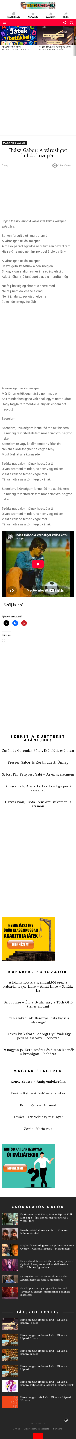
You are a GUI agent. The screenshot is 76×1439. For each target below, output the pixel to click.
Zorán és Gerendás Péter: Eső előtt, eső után (38, 750)
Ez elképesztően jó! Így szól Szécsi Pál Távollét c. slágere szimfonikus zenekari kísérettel (45, 1291)
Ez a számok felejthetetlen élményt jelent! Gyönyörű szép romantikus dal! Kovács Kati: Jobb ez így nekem (46, 1264)
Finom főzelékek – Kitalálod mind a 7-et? (15, 48)
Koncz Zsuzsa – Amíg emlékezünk (38, 1081)
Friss (66, 16)
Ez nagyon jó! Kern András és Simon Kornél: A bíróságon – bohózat (38, 1052)
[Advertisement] (38, 96)
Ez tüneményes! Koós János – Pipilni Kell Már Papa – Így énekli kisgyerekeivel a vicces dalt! (46, 1217)
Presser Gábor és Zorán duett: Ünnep (38, 762)
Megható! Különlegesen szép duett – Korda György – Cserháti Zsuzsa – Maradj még (47, 1247)
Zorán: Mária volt (38, 1129)
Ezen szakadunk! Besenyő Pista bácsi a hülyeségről (38, 1020)
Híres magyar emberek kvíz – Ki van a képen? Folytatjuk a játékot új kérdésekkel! (47, 1383)
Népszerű (33, 16)
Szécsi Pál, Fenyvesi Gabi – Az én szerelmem (38, 774)
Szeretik (50, 16)
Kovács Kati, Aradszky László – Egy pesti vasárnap (38, 788)
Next (74, 41)
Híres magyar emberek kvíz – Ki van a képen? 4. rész (55, 48)
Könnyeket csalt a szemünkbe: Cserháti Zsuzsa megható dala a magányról (44, 1278)
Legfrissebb (13, 16)
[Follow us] (64, 22)
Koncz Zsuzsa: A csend (38, 1105)
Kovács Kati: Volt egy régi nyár (38, 1117)
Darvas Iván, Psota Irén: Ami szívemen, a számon (38, 804)
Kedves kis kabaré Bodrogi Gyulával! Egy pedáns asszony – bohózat (38, 1036)
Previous (2, 41)
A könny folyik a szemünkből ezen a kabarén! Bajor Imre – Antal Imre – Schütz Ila (38, 986)
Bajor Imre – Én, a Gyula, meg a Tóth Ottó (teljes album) (38, 1004)
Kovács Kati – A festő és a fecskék (38, 1093)
